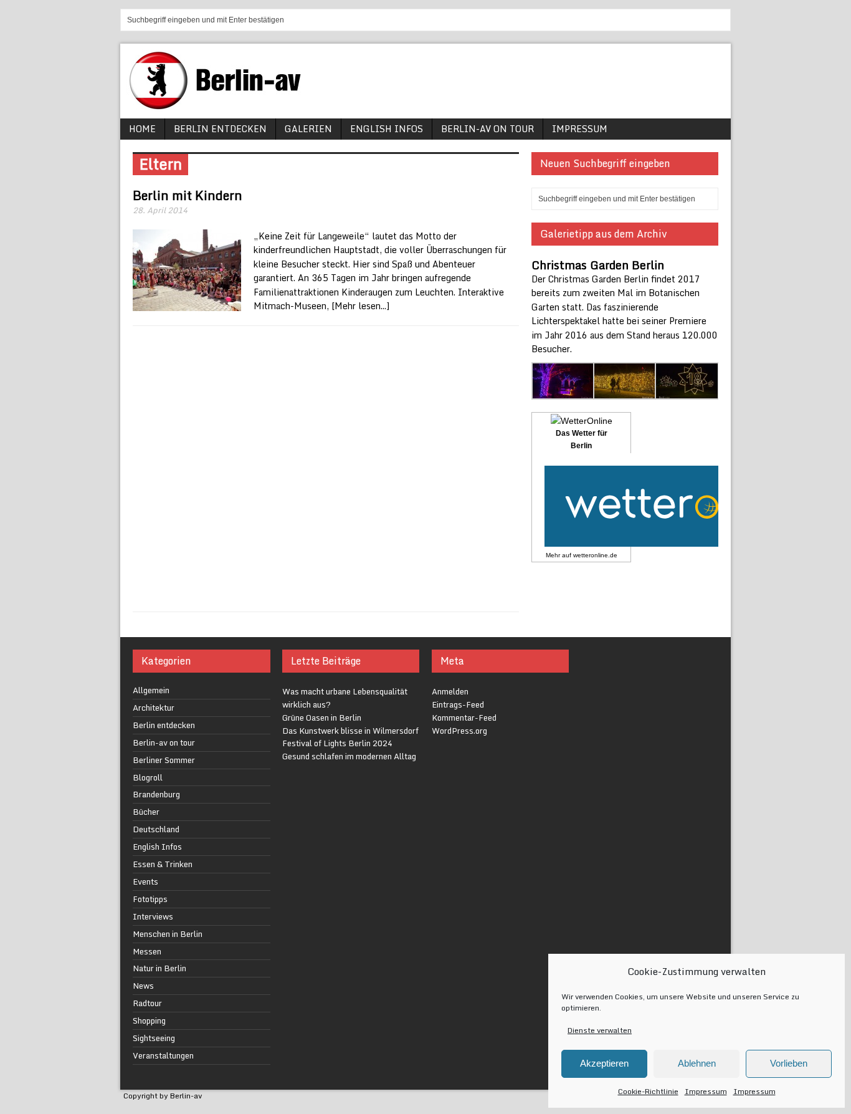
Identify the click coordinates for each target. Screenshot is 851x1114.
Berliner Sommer (164, 760)
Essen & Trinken (163, 864)
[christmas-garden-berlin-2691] (625, 392)
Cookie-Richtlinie (648, 1091)
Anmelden (450, 691)
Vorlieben (788, 1063)
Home (142, 129)
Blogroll (148, 777)
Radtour (147, 1003)
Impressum (706, 1091)
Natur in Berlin (159, 968)
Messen (147, 951)
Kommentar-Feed (464, 717)
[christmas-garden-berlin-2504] (563, 392)
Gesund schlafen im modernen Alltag (349, 756)
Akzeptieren (604, 1063)
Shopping (149, 1020)
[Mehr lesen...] (360, 306)
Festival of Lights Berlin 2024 (337, 743)
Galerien (308, 129)
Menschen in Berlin (167, 934)
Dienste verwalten (600, 1030)
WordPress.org (459, 730)
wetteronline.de (595, 555)
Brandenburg (156, 794)
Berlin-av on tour (487, 129)
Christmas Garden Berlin (597, 265)
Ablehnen (697, 1063)
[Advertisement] (326, 469)
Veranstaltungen (163, 1055)
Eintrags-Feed (458, 704)
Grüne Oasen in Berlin (321, 717)
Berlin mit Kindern (187, 195)
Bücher (146, 812)
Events (145, 881)
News (143, 985)
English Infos (386, 129)
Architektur (153, 707)
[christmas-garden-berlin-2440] (687, 392)
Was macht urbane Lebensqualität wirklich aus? (344, 697)
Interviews (153, 916)
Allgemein (151, 690)
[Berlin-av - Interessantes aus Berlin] (219, 105)
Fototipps (150, 899)
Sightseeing (154, 1038)
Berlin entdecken (220, 129)
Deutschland (156, 829)
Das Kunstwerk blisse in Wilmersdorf (350, 730)
